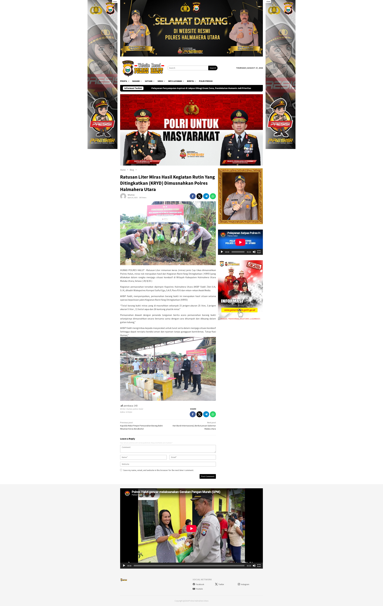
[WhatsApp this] (213, 196)
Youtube (199, 589)
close (115, 1)
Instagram (245, 584)
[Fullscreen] (258, 251)
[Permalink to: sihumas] (123, 196)
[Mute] (254, 251)
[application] (240, 242)
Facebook (200, 584)
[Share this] (193, 196)
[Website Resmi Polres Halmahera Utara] (143, 67)
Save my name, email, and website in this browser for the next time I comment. (158, 470)
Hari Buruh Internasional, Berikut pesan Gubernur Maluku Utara (194, 425)
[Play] (221, 251)
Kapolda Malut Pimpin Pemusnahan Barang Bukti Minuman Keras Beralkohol (141, 425)
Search (213, 68)
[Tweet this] (199, 196)
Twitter (221, 584)
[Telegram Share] (206, 196)
